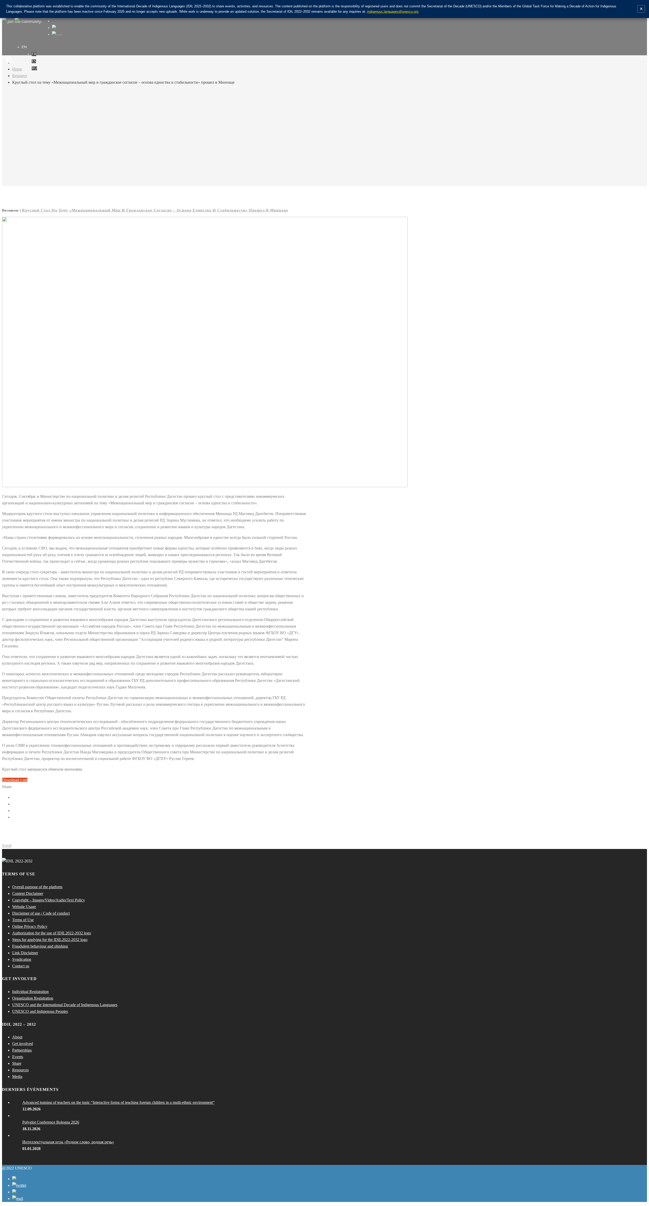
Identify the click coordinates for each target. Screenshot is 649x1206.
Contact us (20, 966)
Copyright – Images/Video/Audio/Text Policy (48, 900)
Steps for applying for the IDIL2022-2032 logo (49, 939)
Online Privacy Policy (29, 926)
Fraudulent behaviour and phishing (40, 946)
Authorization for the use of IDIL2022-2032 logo (51, 933)
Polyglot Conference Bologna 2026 (50, 1122)
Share (16, 1063)
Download (14, 780)
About (17, 1037)
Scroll (6, 845)
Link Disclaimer (25, 953)
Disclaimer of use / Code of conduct (41, 913)
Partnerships (22, 1050)
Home (17, 69)
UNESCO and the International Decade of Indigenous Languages (64, 1005)
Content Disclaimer (27, 893)
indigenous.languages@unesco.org (392, 11)
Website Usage (24, 906)
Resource (19, 76)
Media (17, 1076)
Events (17, 1057)
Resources (20, 1070)
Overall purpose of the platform (37, 887)
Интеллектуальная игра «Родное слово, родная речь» (68, 1142)
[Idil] (9, 603)
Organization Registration (32, 998)
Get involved (22, 1043)
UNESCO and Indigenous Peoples (40, 1011)
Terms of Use (23, 920)
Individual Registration (30, 991)
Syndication (21, 959)
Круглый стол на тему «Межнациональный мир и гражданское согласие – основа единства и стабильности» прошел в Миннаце (155, 210)
